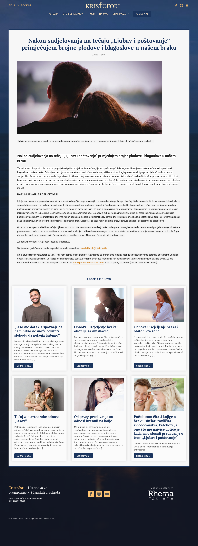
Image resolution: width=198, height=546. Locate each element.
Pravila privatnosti (34, 518)
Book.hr (26, 5)
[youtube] (187, 5)
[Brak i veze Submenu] (128, 14)
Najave (103, 13)
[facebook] (176, 5)
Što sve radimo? (73, 13)
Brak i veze (119, 13)
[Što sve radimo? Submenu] (85, 14)
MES (92, 13)
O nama (53, 13)
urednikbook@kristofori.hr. (94, 248)
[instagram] (181, 5)
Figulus (14, 5)
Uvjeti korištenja (16, 518)
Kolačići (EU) (49, 518)
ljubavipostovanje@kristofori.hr (88, 262)
